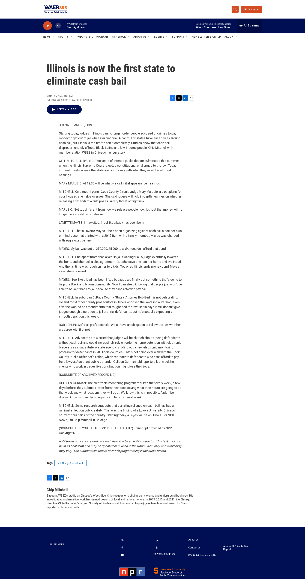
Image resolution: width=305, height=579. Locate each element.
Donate (252, 9)
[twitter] (157, 548)
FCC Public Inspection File (202, 555)
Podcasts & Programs (92, 36)
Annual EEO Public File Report (235, 548)
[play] (47, 26)
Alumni (230, 36)
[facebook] (122, 548)
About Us (139, 36)
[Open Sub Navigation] (53, 36)
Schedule (119, 36)
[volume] (58, 26)
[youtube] (122, 555)
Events (159, 36)
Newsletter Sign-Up (206, 36)
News (47, 36)
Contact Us (194, 547)
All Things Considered (70, 463)
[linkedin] (157, 541)
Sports (63, 36)
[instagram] (122, 541)
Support (178, 36)
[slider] (63, 25)
